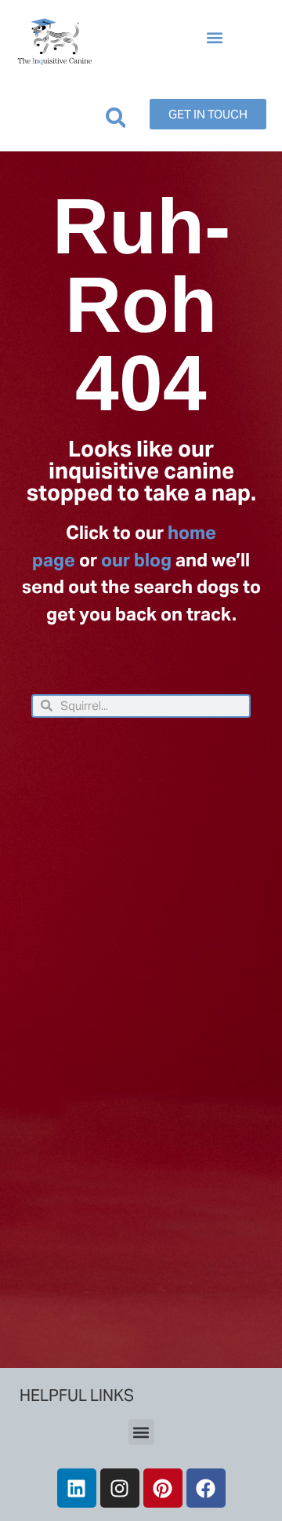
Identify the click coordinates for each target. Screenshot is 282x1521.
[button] (214, 38)
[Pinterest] (163, 1488)
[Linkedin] (76, 1488)
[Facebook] (206, 1488)
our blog (136, 560)
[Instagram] (119, 1488)
